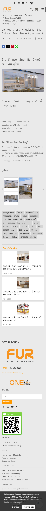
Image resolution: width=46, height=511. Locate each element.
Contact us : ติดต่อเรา (9, 461)
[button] (30, 9)
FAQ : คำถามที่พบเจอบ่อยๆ (11, 473)
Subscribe (7, 401)
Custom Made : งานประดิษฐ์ (11, 445)
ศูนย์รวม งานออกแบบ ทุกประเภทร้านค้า (15, 488)
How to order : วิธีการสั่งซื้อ (11, 455)
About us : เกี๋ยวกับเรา (9, 458)
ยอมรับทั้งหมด (29, 507)
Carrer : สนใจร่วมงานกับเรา (11, 476)
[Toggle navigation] (43, 9)
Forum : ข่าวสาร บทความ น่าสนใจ (13, 470)
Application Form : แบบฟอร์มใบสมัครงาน (16, 479)
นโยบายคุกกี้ (17, 502)
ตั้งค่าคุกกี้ (15, 507)
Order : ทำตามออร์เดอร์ (10, 442)
